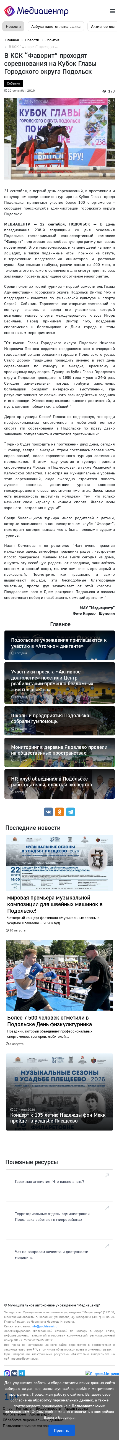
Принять (61, 1430)
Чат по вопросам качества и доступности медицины (51, 1254)
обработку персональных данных (63, 1400)
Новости (13, 26)
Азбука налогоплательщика (56, 26)
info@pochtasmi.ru (44, 1326)
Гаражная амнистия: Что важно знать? (49, 1181)
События (13, 83)
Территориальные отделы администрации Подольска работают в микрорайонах (52, 1216)
